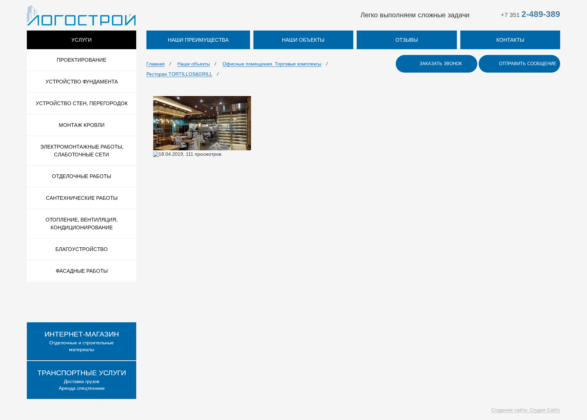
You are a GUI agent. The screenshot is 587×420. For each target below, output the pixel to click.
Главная (155, 63)
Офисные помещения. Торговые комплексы (272, 63)
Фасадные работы (82, 271)
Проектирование (81, 60)
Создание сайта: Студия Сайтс (525, 410)
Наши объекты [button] (303, 40)
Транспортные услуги (81, 373)
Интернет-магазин (82, 334)
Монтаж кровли (82, 125)
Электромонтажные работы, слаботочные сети (81, 150)
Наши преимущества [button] (198, 40)
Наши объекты (193, 63)
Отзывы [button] (406, 40)
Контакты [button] (510, 40)
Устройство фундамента (82, 81)
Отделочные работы (81, 176)
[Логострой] (81, 15)
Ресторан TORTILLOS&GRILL (179, 74)
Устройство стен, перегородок (82, 103)
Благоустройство (81, 249)
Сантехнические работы (82, 198)
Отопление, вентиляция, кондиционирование (82, 223)
